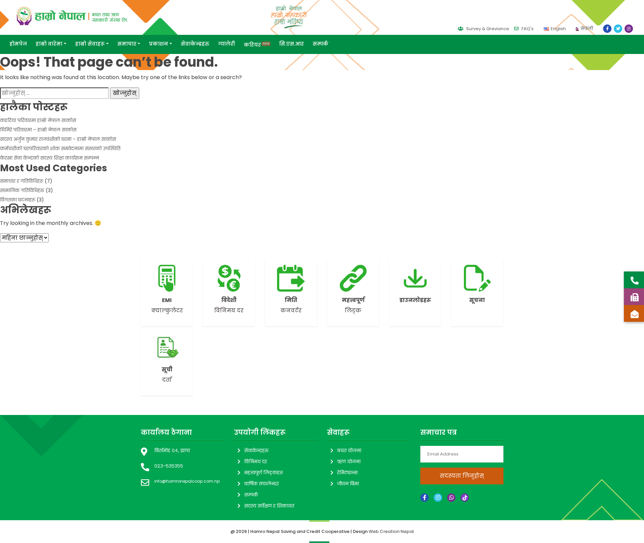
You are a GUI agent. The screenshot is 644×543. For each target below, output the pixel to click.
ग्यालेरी (226, 43)
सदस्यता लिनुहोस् (461, 476)
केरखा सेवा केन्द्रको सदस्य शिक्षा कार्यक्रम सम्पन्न (49, 158)
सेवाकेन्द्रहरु (195, 43)
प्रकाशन (158, 43)
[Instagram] (438, 497)
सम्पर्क (320, 43)
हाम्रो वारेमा (49, 43)
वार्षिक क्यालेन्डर (261, 483)
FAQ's (527, 28)
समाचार (127, 43)
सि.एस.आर (291, 43)
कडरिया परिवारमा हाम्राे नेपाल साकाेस (38, 120)
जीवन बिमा (348, 483)
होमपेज (18, 43)
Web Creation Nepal (391, 531)
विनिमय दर (255, 461)
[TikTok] (465, 497)
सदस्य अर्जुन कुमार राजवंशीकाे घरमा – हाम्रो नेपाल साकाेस (58, 139)
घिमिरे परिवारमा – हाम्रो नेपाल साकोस (38, 129)
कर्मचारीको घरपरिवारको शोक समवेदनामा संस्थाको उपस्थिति (60, 148)
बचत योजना (349, 450)
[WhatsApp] (451, 497)
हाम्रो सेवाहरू (90, 43)
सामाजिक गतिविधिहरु (22, 190)
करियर (256, 44)
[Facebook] (424, 497)
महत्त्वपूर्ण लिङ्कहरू (263, 472)
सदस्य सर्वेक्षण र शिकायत (269, 505)
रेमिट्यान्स (347, 472)
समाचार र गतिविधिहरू (21, 181)
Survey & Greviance (487, 28)
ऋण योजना (349, 461)
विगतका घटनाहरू (17, 199)
